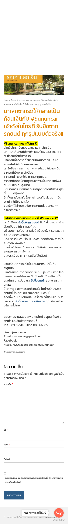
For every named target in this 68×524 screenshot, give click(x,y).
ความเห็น (8, 384)
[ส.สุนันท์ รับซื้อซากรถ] (34, 35)
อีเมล (7, 444)
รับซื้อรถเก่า (38, 280)
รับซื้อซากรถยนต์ (28, 222)
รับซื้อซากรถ (10, 352)
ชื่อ (6, 429)
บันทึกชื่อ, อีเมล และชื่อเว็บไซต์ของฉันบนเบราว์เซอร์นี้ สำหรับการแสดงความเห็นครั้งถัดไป (34, 480)
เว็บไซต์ (7, 459)
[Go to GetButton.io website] (59, 520)
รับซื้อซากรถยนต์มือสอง (30, 301)
